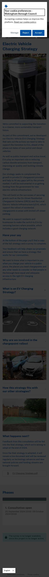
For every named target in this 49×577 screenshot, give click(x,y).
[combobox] (9, 570)
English (7, 571)
